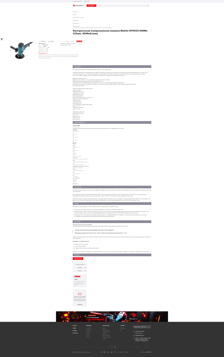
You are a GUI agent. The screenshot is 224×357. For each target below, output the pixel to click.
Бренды (75, 330)
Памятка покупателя (106, 337)
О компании (88, 328)
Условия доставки (106, 331)
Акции (74, 328)
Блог (121, 329)
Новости (88, 335)
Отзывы (87, 337)
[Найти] (148, 5)
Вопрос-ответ (123, 328)
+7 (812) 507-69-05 (77, 1)
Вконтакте (109, 347)
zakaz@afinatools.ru (139, 335)
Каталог (75, 325)
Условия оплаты (105, 329)
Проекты (88, 333)
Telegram (80, 270)
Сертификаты (88, 329)
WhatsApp (80, 267)
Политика (104, 338)
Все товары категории (79, 281)
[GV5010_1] (22, 50)
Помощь (123, 325)
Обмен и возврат (105, 335)
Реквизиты (104, 333)
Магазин (104, 328)
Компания (88, 325)
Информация (105, 325)
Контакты (75, 333)
